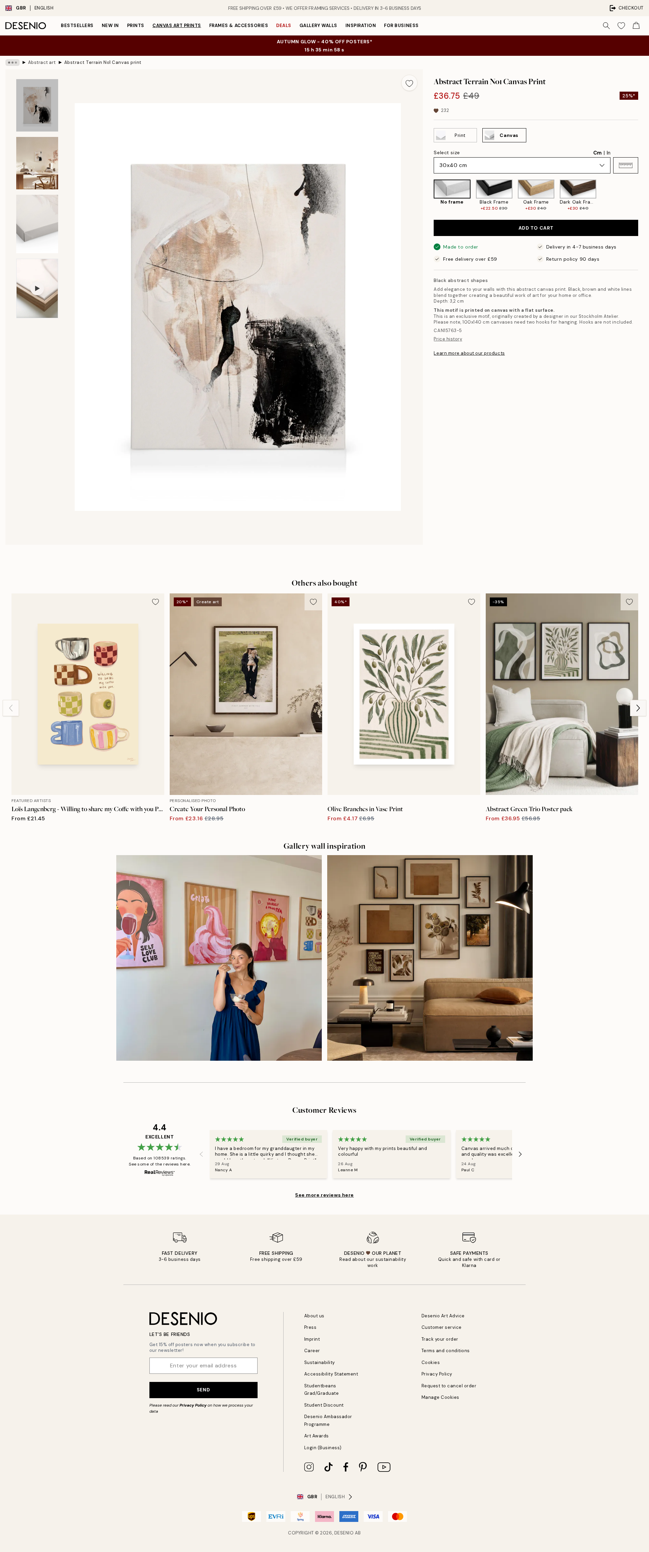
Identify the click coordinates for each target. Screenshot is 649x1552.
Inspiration (360, 25)
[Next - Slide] (643, 195)
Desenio (344, 1533)
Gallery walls (318, 25)
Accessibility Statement (331, 1374)
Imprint (312, 1339)
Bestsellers (77, 25)
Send (203, 1390)
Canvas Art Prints (176, 25)
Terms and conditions (446, 1351)
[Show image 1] (37, 105)
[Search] (606, 25)
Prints (135, 25)
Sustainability (319, 1362)
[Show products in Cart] (636, 26)
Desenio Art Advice (443, 1316)
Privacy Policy (193, 1405)
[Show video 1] (37, 288)
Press (310, 1327)
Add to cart (536, 228)
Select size (447, 152)
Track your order (440, 1339)
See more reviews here (324, 1195)
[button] (625, 165)
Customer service (442, 1327)
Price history (448, 339)
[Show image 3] (37, 224)
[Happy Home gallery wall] (219, 958)
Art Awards (316, 1436)
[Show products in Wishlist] (621, 26)
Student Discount (324, 1405)
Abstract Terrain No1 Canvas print (103, 62)
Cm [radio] (597, 152)
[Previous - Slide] (428, 195)
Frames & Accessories (238, 25)
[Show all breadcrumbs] (12, 62)
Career (312, 1351)
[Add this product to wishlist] (409, 83)
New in (110, 25)
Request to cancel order (449, 1386)
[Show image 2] (37, 163)
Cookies (431, 1362)
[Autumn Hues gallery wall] (430, 958)
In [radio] (608, 152)
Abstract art (42, 62)
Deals (283, 25)
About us (314, 1316)
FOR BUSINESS (401, 25)
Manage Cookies (440, 1397)
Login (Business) (323, 1448)
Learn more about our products (469, 353)
